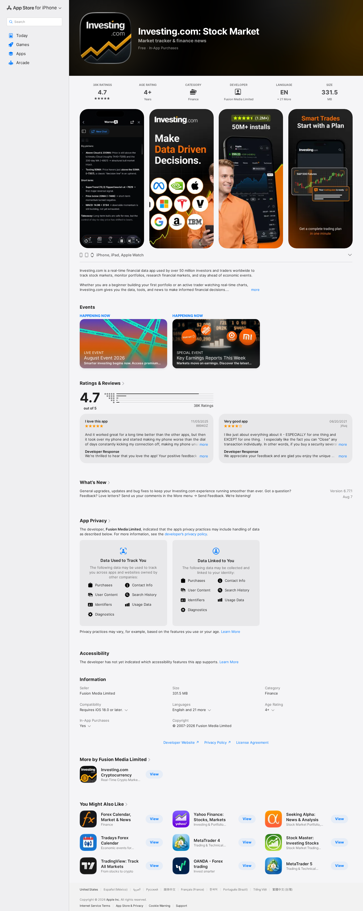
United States (89, 889)
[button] (34, 36)
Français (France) (192, 889)
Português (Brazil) (235, 889)
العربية (137, 889)
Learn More (230, 631)
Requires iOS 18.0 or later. (101, 710)
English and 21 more (189, 710)
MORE (204, 444)
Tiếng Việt (260, 889)
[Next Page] (357, 178)
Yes (83, 726)
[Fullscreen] (137, 241)
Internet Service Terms (95, 905)
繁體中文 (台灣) (282, 889)
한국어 (214, 889)
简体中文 (169, 889)
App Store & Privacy (129, 905)
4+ (267, 710)
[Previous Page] (74, 178)
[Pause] (122, 241)
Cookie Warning (159, 905)
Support (181, 905)
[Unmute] (129, 241)
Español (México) (116, 889)
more (255, 289)
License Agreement (252, 742)
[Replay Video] (86, 241)
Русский (152, 889)
